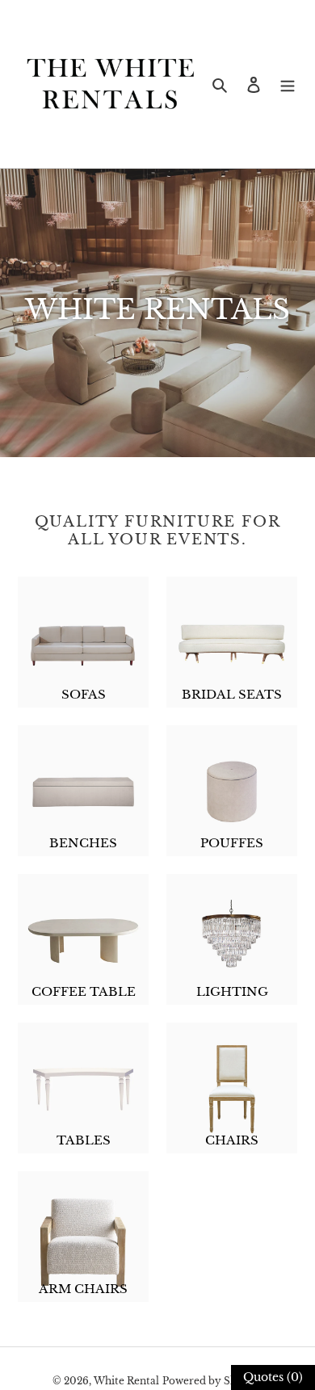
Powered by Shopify (212, 1381)
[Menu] (287, 84)
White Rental (126, 1381)
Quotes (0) (273, 1377)
